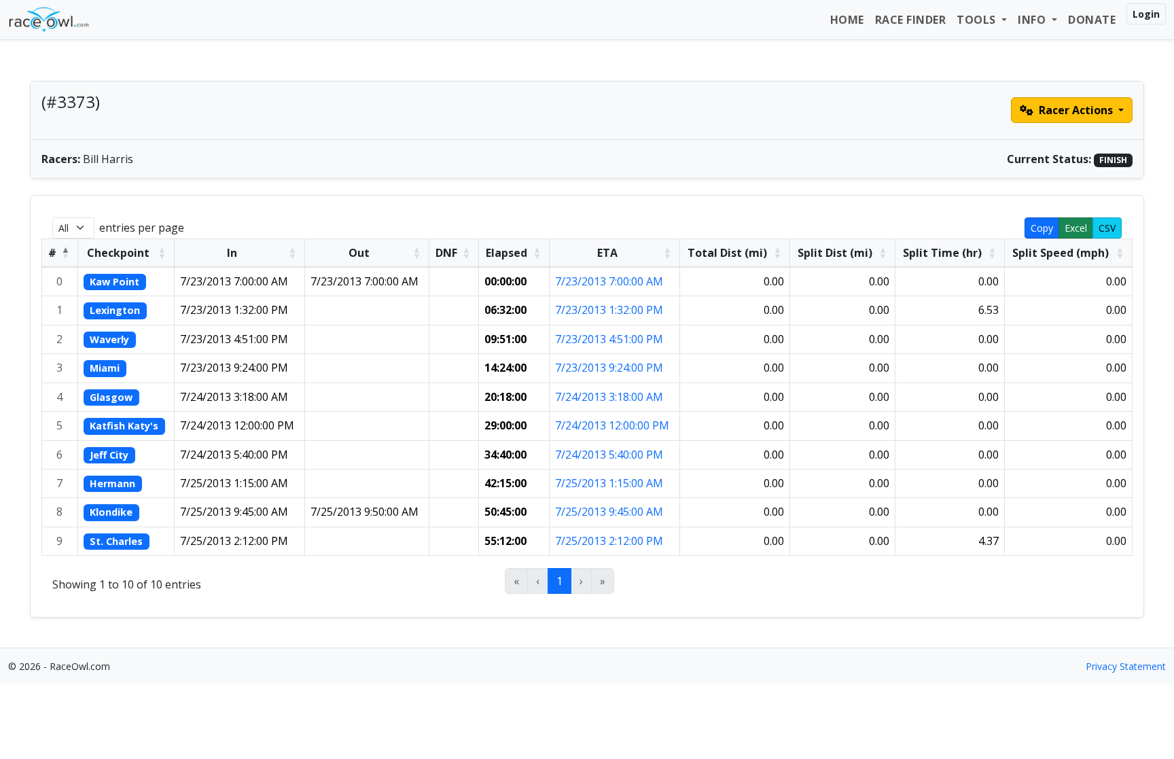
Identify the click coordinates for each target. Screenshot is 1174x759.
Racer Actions (1076, 110)
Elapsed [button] (506, 252)
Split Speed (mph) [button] (1060, 252)
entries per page (141, 227)
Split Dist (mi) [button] (835, 252)
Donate (1092, 19)
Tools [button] (978, 19)
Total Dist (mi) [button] (727, 252)
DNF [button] (446, 252)
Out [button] (359, 252)
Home (847, 19)
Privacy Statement (1126, 666)
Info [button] (1033, 19)
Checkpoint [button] (118, 252)
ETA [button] (607, 252)
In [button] (232, 252)
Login (1146, 13)
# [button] (52, 252)
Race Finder (910, 19)
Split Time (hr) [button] (942, 252)
